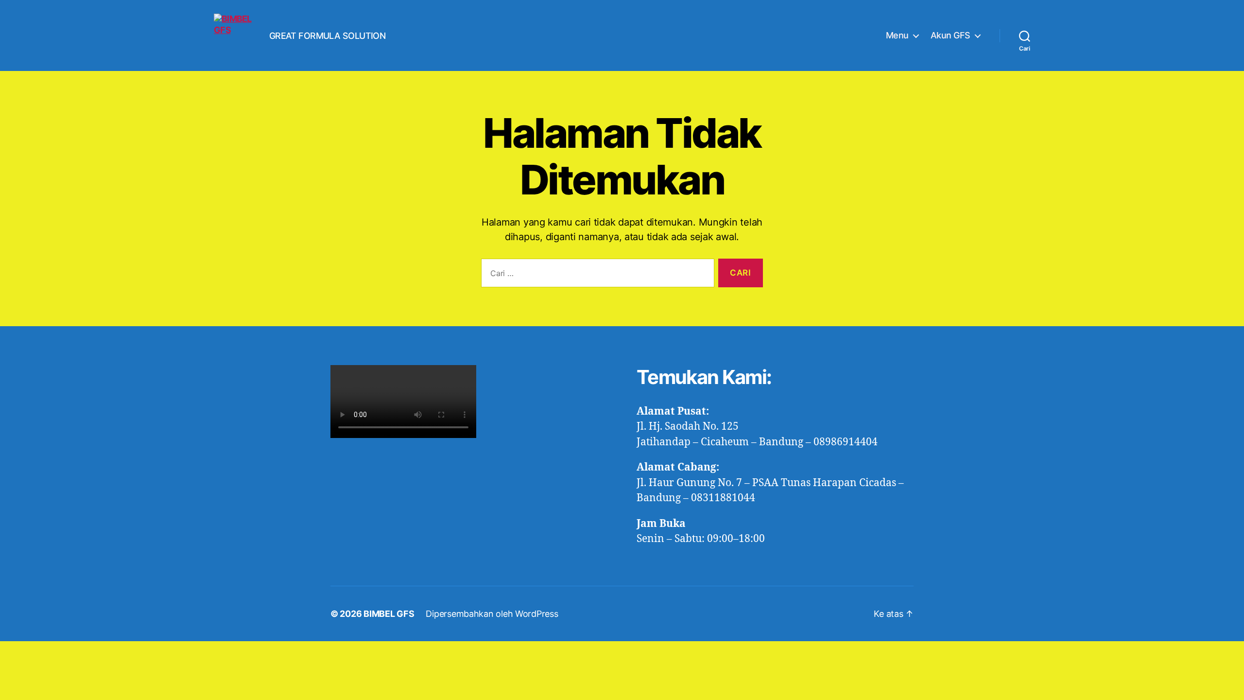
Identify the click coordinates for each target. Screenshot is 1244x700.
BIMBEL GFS (388, 614)
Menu (897, 35)
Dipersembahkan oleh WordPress (492, 614)
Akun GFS (950, 35)
